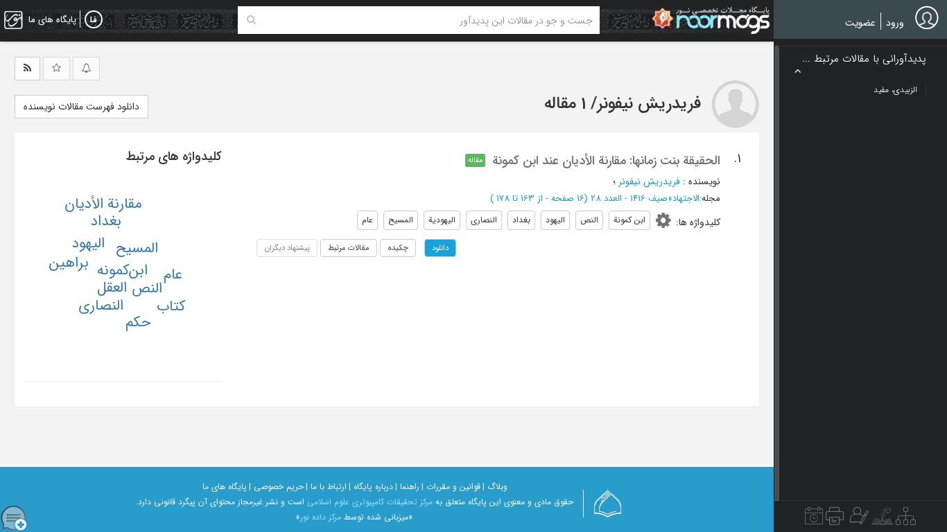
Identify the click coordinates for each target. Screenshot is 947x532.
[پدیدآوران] (857, 519)
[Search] (251, 20)
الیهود (88, 243)
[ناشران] (835, 519)
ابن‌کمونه (122, 270)
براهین (69, 262)
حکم (137, 322)
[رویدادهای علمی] (814, 519)
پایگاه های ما (224, 486)
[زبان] (93, 20)
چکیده (398, 248)
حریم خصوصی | (276, 486)
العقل (112, 287)
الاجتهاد (686, 198)
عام (173, 274)
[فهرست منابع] (906, 519)
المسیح (137, 248)
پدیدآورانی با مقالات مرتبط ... (864, 59)
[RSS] (27, 68)
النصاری (100, 305)
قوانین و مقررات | (451, 486)
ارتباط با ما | (326, 486)
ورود (895, 22)
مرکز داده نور (320, 517)
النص (147, 288)
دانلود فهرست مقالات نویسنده (81, 106)
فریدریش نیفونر (649, 181)
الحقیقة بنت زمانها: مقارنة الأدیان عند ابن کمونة (606, 160)
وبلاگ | (495, 486)
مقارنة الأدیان (103, 204)
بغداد (106, 221)
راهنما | (407, 486)
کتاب (171, 306)
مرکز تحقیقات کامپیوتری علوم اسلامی (370, 501)
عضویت (860, 22)
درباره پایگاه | (371, 486)
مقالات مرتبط (349, 248)
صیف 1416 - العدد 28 (629, 198)
